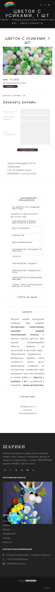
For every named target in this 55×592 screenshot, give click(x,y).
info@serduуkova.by (15, 563)
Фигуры (6, 529)
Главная (4, 19)
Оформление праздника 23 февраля (27, 250)
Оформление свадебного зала (26, 271)
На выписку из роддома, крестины (26, 207)
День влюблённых (22, 242)
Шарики (14, 446)
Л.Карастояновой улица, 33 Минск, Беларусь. (28, 555)
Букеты (6, 521)
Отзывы (7, 538)
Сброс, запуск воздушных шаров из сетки (27, 285)
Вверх (48, 588)
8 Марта (16, 256)
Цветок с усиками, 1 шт (31, 23)
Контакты (7, 542)
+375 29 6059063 (15, 559)
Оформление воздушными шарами (27, 278)
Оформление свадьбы (24, 263)
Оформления (9, 533)
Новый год (18, 235)
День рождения (21, 228)
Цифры (6, 525)
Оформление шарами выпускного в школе (24, 221)
